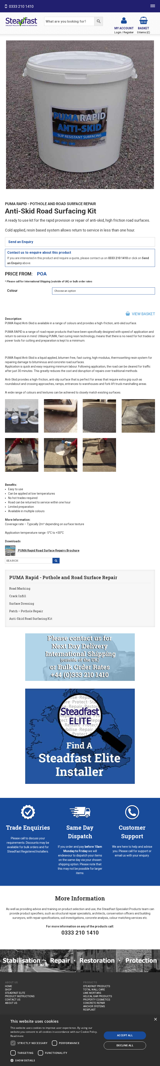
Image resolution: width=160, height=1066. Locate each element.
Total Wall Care (94, 989)
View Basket (143, 314)
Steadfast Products (96, 986)
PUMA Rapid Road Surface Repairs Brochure (48, 550)
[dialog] (80, 1040)
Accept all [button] (125, 1035)
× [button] (155, 1019)
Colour (12, 291)
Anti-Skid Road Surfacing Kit (30, 619)
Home (8, 986)
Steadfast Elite (15, 992)
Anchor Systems (94, 1006)
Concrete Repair (94, 1003)
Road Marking (19, 588)
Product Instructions (19, 996)
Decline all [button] (124, 1045)
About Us (11, 1003)
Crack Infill (17, 596)
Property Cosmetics (96, 999)
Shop (8, 989)
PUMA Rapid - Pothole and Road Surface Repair (50, 204)
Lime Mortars (92, 992)
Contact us (12, 999)
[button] (55, 1060)
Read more (17, 1036)
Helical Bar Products (97, 996)
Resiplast (89, 1009)
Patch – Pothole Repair (26, 611)
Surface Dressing (21, 604)
